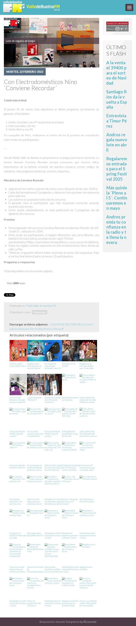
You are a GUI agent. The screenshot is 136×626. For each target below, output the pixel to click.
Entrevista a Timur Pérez (116, 120)
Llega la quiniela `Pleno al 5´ (34, 398)
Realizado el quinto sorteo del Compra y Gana (70, 569)
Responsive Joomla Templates (59, 621)
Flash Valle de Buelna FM (41, 305)
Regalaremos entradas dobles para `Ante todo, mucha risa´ (87, 366)
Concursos (39, 312)
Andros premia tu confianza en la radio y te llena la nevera (116, 229)
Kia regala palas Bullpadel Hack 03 (35, 534)
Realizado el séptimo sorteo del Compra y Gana (70, 535)
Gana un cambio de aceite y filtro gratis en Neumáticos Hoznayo (88, 603)
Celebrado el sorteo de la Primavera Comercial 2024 (70, 467)
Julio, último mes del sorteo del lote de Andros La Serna (88, 433)
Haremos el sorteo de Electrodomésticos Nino (35, 569)
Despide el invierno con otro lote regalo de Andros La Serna (53, 501)
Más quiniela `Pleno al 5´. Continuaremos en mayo (116, 198)
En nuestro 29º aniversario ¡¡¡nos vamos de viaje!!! (87, 467)
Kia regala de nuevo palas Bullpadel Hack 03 (53, 366)
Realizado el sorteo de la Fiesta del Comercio (53, 399)
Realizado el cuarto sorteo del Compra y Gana (18, 603)
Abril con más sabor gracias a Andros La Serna (34, 501)
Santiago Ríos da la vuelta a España (116, 99)
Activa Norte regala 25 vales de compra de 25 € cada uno (53, 467)
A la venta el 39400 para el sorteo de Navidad (116, 73)
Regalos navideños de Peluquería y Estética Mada (70, 603)
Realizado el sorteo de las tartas (70, 398)
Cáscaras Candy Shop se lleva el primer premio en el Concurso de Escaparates (18, 569)
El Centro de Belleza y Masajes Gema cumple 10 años (17, 399)
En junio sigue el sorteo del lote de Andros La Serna (34, 467)
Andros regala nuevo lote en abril (18, 365)
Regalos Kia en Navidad (86, 568)
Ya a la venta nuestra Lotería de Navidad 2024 (35, 433)
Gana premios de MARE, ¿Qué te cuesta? (17, 433)
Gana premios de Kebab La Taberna (17, 466)
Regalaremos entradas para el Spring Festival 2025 (34, 366)
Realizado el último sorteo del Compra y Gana (53, 535)
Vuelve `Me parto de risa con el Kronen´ (70, 501)
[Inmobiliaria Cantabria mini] (117, 26)
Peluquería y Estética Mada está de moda (18, 535)
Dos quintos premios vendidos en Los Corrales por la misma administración (53, 569)
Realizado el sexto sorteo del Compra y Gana (88, 535)
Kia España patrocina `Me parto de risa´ (16, 501)
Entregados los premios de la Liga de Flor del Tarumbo (70, 433)
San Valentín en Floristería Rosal (87, 500)
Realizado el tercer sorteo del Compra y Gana (53, 603)
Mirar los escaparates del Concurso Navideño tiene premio (34, 603)
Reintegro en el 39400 (68, 365)
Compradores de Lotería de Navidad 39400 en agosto (88, 399)
